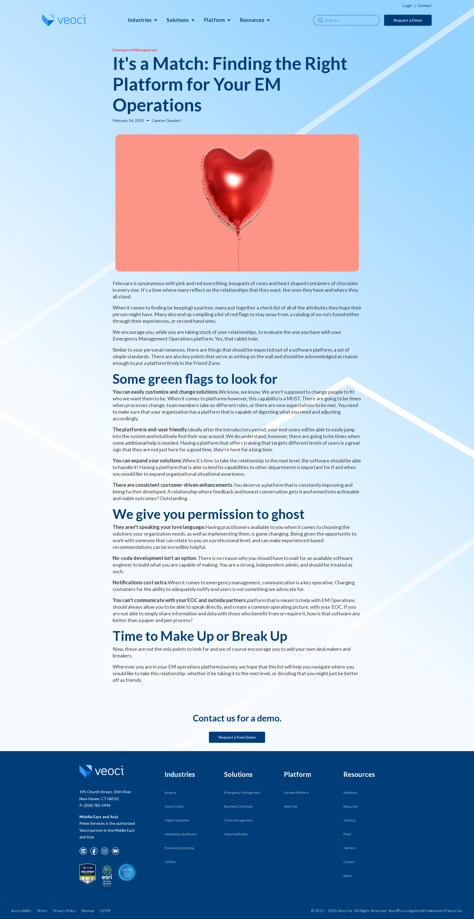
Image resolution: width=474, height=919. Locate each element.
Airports (170, 792)
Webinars (350, 792)
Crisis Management (238, 820)
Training (349, 820)
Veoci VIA (290, 806)
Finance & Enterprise (179, 848)
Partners (349, 848)
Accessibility (21, 910)
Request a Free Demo (237, 737)
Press (347, 834)
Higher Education (177, 820)
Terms (42, 910)
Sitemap (87, 910)
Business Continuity (238, 806)
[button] (141, 20)
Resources (350, 806)
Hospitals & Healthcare (181, 834)
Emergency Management (242, 792)
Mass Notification (236, 834)
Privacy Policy (64, 910)
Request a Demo (407, 20)
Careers (349, 862)
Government (174, 806)
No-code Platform (296, 792)
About (347, 876)
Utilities (170, 862)
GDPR (105, 910)
